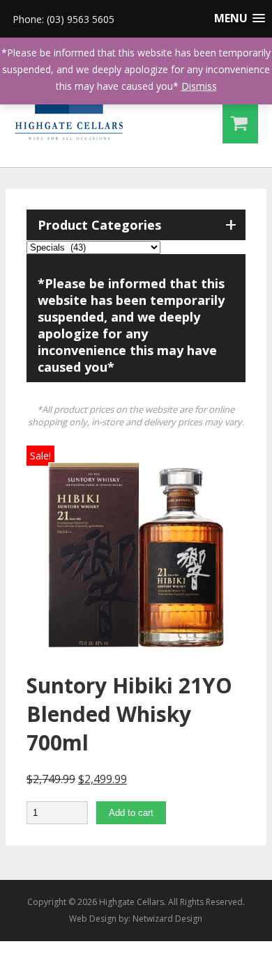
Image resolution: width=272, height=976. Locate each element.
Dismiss (199, 86)
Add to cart (131, 813)
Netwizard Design (167, 918)
